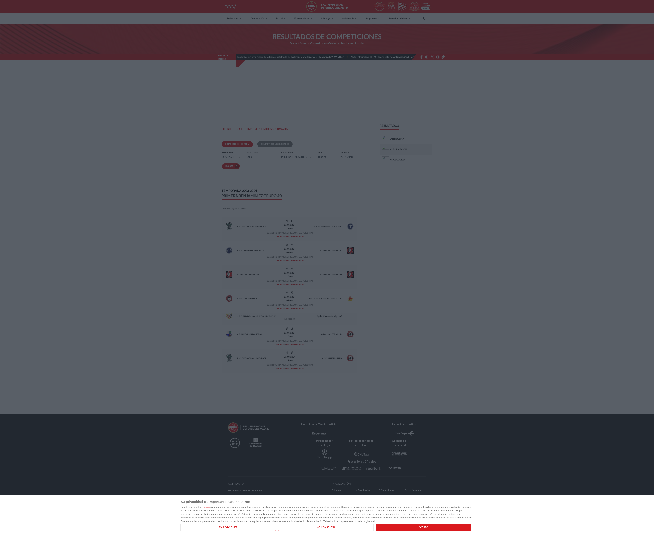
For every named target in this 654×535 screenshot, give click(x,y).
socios (206, 507)
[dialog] (327, 515)
